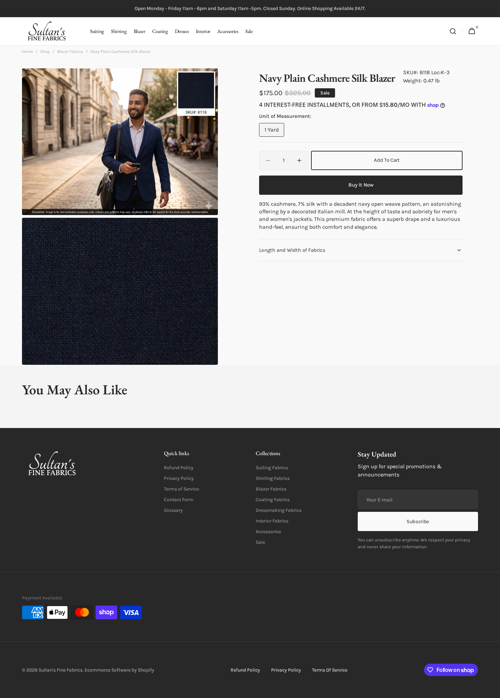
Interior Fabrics (272, 521)
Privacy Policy (179, 478)
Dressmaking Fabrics (278, 510)
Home (27, 51)
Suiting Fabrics (272, 468)
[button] (452, 31)
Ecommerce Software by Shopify (119, 670)
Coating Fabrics (273, 500)
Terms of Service (181, 489)
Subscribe (418, 521)
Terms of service (329, 670)
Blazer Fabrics (70, 51)
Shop (45, 51)
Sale (260, 542)
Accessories (268, 531)
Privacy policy (286, 670)
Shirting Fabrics (273, 478)
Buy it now (361, 185)
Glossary (173, 510)
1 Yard (274, 131)
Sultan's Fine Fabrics (60, 670)
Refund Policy (178, 468)
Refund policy (245, 670)
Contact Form (178, 500)
